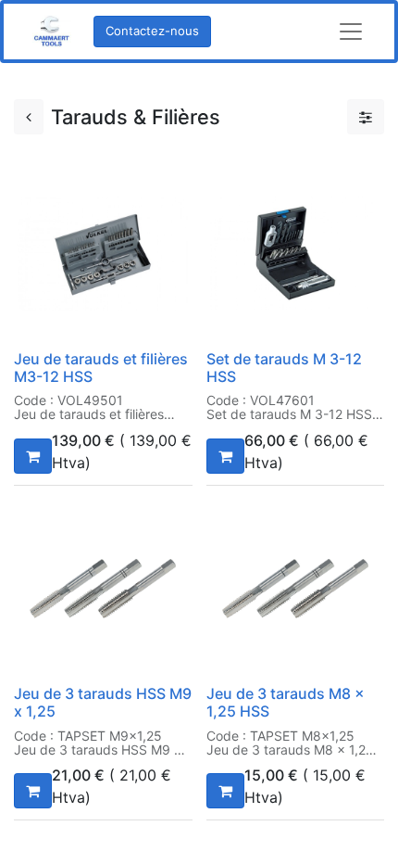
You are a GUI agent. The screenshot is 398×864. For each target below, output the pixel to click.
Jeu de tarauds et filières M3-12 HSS (101, 367)
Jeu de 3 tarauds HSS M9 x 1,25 (103, 702)
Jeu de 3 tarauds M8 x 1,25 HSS (285, 702)
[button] (33, 456)
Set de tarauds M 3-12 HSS (284, 367)
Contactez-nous (152, 30)
